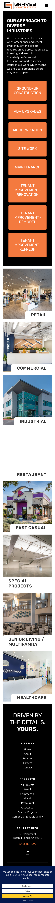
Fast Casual (31, 527)
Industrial (33, 421)
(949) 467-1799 (27, 843)
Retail (39, 315)
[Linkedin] (27, 853)
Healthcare (32, 697)
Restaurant (32, 474)
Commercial (32, 368)
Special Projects (20, 583)
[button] (47, 5)
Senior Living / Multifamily (26, 642)
